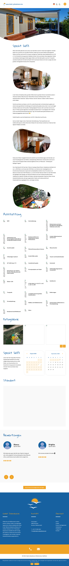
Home (57, 521)
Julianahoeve (59, 527)
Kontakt (57, 530)
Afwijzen (37, 564)
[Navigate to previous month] (27, 354)
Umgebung (58, 528)
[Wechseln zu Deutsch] (54, 4)
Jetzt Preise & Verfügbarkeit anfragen (34, 487)
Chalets (57, 523)
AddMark (44, 556)
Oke (32, 564)
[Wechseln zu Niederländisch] (57, 4)
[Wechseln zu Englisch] (60, 4)
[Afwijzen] (67, 562)
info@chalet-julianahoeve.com (39, 531)
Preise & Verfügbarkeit (61, 525)
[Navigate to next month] (62, 354)
